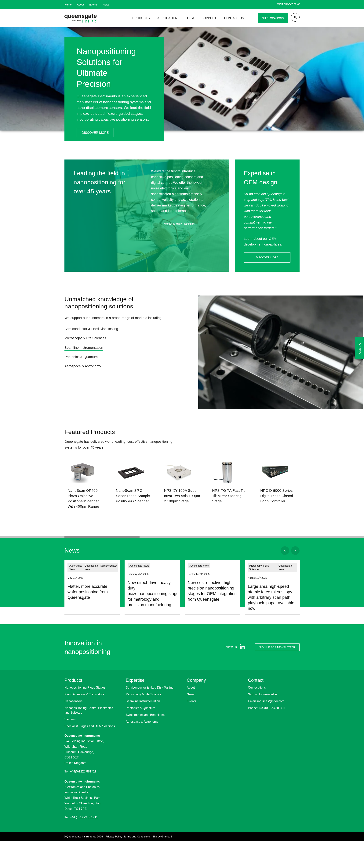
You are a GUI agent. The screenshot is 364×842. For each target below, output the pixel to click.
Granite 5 (167, 836)
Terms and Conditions (137, 836)
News (106, 4)
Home (68, 4)
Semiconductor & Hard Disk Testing (149, 687)
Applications (168, 18)
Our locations (257, 687)
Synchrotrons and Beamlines (145, 714)
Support (209, 18)
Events (93, 4)
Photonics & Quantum (140, 708)
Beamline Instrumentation (143, 701)
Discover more (95, 132)
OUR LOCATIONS (273, 18)
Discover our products (179, 224)
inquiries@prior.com (270, 701)
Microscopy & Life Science (143, 694)
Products (141, 18)
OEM (190, 18)
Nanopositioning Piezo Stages (84, 687)
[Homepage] (80, 18)
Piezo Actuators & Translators (84, 694)
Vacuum (69, 719)
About (80, 4)
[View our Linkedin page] (241, 647)
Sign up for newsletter (262, 694)
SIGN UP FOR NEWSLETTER (277, 647)
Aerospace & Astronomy (142, 721)
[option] (182, 88)
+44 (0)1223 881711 (272, 708)
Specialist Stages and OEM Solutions (89, 726)
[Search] (295, 17)
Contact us (234, 18)
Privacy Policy (114, 836)
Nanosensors (73, 701)
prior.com (290, 4)
